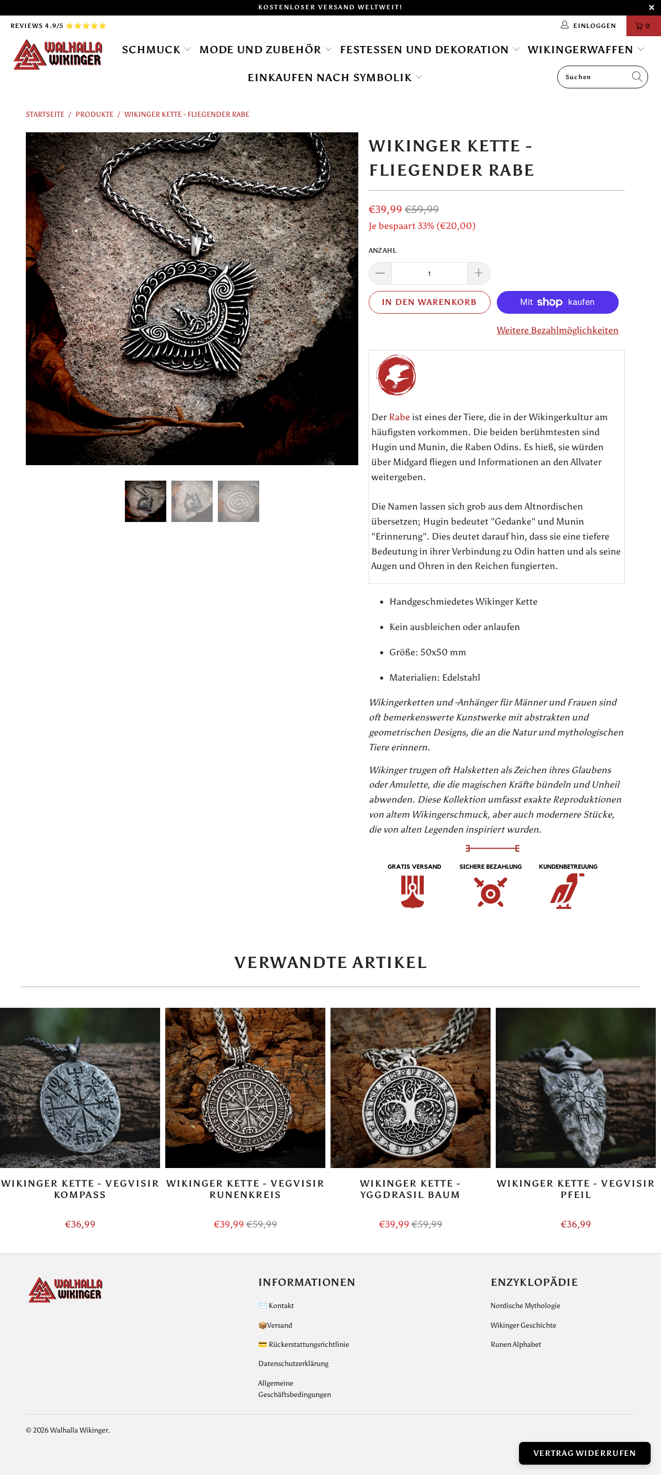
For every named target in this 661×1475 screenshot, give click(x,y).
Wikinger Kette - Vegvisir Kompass (80, 1088)
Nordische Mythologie (525, 1305)
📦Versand (275, 1325)
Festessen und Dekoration (426, 49)
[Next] (340, 298)
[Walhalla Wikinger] (58, 55)
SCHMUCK (153, 49)
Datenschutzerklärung (293, 1363)
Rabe (399, 417)
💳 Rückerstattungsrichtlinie (303, 1344)
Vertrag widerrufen (584, 1453)
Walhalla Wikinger (79, 1430)
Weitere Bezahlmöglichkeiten (558, 330)
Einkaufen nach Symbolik (331, 77)
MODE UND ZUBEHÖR (261, 49)
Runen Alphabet (516, 1344)
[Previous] (43, 298)
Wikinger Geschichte (523, 1325)
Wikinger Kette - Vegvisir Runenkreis (245, 1088)
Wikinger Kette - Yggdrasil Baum (410, 1088)
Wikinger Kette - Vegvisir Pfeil (576, 1088)
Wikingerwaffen (582, 49)
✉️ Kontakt (276, 1305)
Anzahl (383, 250)
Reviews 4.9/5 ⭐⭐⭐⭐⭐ (58, 25)
